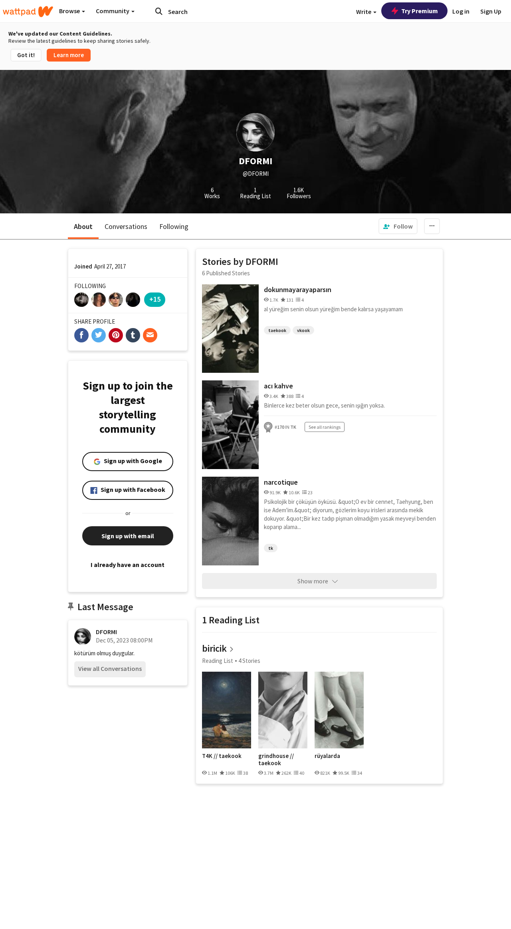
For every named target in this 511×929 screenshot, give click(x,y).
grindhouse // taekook (276, 759)
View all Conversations (110, 668)
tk (270, 548)
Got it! (26, 55)
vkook (303, 330)
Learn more (68, 55)
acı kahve (278, 385)
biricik (214, 648)
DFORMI (106, 631)
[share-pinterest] (116, 335)
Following (173, 226)
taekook (277, 330)
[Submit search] (158, 11)
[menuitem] (398, 226)
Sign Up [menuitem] (490, 11)
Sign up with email (127, 536)
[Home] (28, 11)
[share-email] (150, 335)
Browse (70, 11)
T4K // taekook (222, 756)
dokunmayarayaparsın (297, 289)
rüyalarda (327, 756)
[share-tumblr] (133, 335)
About (83, 226)
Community (113, 11)
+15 (154, 299)
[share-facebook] (81, 335)
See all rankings (325, 427)
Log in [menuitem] (460, 11)
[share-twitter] (98, 335)
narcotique (281, 482)
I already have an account (127, 565)
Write (364, 12)
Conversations (126, 226)
